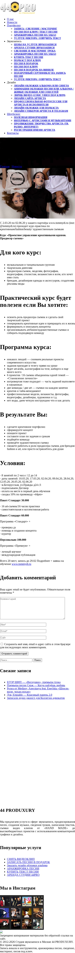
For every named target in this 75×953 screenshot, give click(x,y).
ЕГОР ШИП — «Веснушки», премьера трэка (34, 682)
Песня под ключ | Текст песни (35, 32)
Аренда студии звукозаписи (34, 47)
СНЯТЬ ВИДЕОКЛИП (21, 859)
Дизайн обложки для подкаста (36, 108)
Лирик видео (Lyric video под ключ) (39, 95)
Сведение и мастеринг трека (34, 51)
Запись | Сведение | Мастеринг (35, 28)
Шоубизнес (13, 114)
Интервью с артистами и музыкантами (42, 120)
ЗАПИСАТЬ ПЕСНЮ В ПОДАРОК (28, 862)
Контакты (13, 133)
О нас (10, 19)
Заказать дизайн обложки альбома (27, 865)
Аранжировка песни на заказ (35, 35)
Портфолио (14, 25)
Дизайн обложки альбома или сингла (41, 85)
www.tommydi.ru (21, 563)
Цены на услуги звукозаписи (35, 44)
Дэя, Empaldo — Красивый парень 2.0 (29, 694)
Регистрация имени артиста (34, 130)
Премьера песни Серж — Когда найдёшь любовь (36, 685)
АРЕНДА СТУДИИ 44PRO (23, 874)
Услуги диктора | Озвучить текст (37, 38)
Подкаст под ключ (27, 60)
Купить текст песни (28, 57)
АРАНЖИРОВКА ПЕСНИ (23, 868)
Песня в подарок (26, 63)
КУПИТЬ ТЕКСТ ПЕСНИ (23, 871)
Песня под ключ (26, 66)
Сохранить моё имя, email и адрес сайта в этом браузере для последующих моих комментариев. (35, 646)
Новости (12, 22)
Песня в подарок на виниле (34, 70)
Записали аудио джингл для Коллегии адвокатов (36, 697)
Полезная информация (30, 117)
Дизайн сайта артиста (30, 98)
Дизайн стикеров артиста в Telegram (41, 111)
